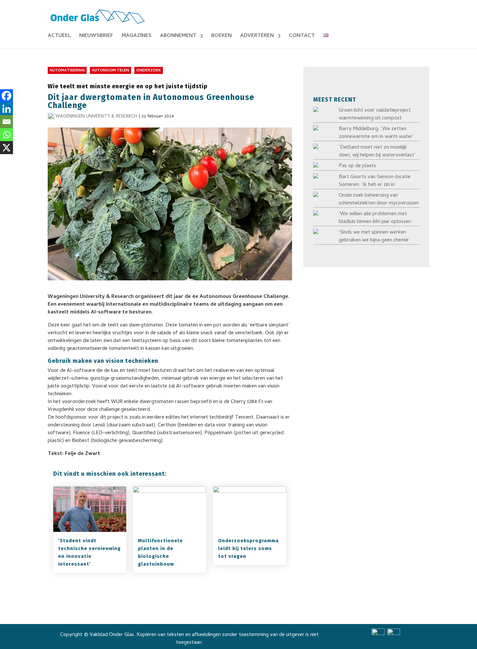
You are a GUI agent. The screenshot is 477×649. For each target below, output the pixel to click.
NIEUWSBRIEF (96, 37)
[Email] (6, 121)
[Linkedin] (6, 108)
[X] (6, 147)
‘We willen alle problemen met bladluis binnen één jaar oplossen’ (375, 218)
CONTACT (302, 37)
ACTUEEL (59, 37)
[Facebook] (6, 95)
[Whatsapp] (6, 134)
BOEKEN (221, 37)
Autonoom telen (110, 70)
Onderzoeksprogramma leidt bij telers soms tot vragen (248, 548)
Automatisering (67, 70)
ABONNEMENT (178, 37)
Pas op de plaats (357, 166)
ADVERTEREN (257, 37)
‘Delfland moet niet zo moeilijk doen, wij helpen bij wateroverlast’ (377, 151)
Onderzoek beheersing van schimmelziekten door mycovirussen (379, 199)
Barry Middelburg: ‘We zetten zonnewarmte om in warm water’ (376, 133)
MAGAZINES (137, 37)
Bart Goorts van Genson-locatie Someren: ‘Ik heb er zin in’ (374, 181)
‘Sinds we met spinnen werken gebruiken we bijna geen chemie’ (374, 236)
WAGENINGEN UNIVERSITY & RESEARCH (96, 116)
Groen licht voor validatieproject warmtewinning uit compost (375, 114)
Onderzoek (148, 70)
